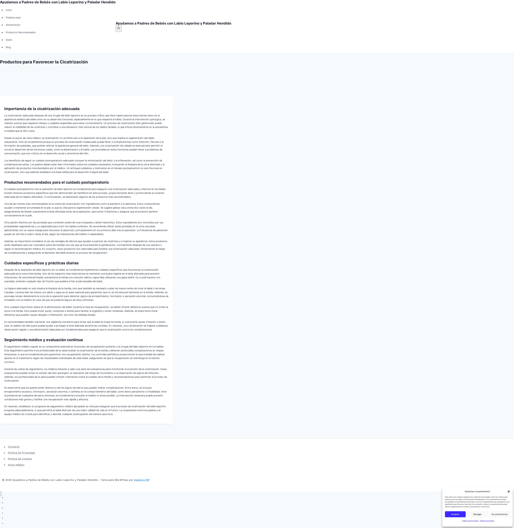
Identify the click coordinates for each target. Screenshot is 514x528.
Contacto (14, 446)
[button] (508, 491)
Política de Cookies (487, 521)
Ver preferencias (499, 514)
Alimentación (13, 24)
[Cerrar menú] (0, 494)
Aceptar (455, 514)
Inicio (9, 10)
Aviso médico (16, 464)
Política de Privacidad (470, 521)
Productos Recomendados (21, 32)
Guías (9, 39)
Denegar (477, 514)
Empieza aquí (13, 17)
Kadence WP (142, 480)
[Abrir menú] (119, 28)
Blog (8, 47)
